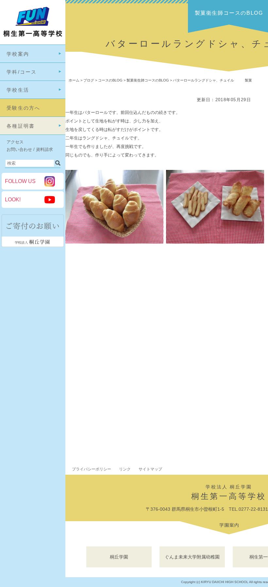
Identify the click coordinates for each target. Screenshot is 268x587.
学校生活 (18, 90)
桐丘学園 (119, 556)
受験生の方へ (24, 108)
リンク (125, 469)
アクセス (15, 142)
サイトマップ (150, 469)
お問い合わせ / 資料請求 (30, 149)
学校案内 (18, 54)
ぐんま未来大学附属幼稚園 (192, 556)
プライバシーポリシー (91, 469)
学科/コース (22, 72)
